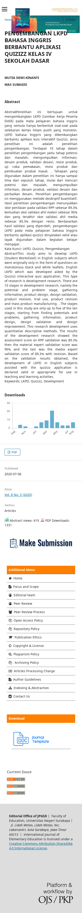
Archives (24, 20)
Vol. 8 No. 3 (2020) (48, 20)
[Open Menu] (4, 9)
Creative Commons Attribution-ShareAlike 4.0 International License (41, 845)
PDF (14, 452)
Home (9, 20)
